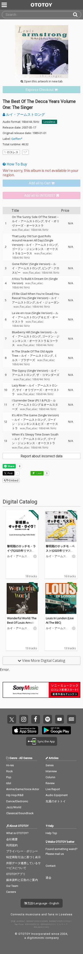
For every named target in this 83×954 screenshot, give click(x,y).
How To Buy (16, 164)
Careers (11, 891)
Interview (51, 771)
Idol (8, 783)
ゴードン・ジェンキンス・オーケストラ (34, 441)
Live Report (53, 789)
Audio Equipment (57, 795)
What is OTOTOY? (17, 833)
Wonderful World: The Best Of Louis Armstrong (22, 622)
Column (50, 777)
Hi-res (10, 765)
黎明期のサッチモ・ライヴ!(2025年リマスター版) (21, 550)
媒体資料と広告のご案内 (22, 880)
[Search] (77, 14)
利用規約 (12, 845)
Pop (8, 777)
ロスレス (12, 152)
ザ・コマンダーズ (47, 375)
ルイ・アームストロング (25, 114)
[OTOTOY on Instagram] (23, 719)
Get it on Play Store (56, 730)
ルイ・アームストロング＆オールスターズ (35, 404)
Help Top (51, 833)
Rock (9, 771)
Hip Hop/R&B (14, 795)
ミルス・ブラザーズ (34, 358)
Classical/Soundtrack (20, 813)
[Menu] (4, 5)
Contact (51, 865)
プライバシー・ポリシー (22, 851)
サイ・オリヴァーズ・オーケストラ (35, 223)
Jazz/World (13, 807)
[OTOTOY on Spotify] (47, 719)
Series (50, 765)
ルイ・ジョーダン (47, 302)
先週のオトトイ (56, 801)
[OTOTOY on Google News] (71, 719)
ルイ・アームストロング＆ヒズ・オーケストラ (35, 317)
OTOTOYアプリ (15, 874)
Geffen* (16, 139)
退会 (48, 877)
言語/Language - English (43, 903)
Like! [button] (39, 473)
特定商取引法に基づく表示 (23, 857)
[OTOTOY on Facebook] (35, 719)
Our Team (12, 886)
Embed (13, 480)
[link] (41, 89)
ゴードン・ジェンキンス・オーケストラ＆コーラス (35, 340)
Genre (13, 758)
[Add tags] (25, 152)
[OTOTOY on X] (11, 719)
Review (50, 783)
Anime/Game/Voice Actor (22, 789)
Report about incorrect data (41, 456)
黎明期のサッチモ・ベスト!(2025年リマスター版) (60, 550)
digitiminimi (35, 937)
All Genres (25, 758)
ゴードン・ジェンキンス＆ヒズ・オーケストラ (35, 424)
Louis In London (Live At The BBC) (60, 620)
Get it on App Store (25, 730)
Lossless (49, 122)
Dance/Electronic (17, 801)
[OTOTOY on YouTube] (59, 719)
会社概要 (12, 839)
